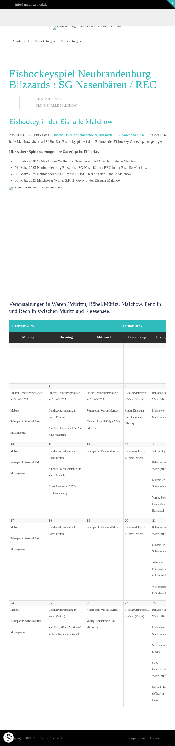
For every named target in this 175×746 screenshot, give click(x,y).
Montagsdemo (18, 432)
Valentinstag (158, 451)
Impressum (137, 738)
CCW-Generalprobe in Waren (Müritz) (161, 669)
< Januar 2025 (23, 326)
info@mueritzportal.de (30, 4)
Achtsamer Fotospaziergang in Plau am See (161, 569)
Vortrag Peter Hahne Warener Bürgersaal (160, 504)
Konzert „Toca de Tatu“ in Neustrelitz (160, 694)
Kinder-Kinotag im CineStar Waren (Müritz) (135, 417)
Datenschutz (157, 738)
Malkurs (15, 410)
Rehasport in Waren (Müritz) (25, 421)
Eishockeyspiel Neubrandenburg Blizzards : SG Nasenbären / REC (99, 135)
